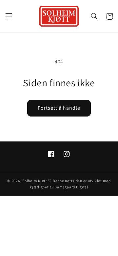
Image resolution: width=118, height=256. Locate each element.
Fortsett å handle (59, 107)
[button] (8, 16)
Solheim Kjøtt (34, 180)
